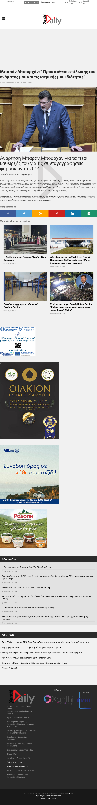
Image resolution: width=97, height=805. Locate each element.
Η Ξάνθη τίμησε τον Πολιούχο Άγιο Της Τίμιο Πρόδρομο (26, 567)
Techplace (69, 793)
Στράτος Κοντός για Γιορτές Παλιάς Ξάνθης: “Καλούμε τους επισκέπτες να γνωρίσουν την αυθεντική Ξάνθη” (71, 307)
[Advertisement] (48, 46)
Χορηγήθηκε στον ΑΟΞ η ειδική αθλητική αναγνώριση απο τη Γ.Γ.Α (31, 647)
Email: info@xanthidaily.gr (17, 766)
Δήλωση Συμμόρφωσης (48, 798)
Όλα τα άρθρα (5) (10, 668)
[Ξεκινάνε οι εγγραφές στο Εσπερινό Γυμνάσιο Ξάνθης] (25, 287)
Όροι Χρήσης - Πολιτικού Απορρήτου (48, 796)
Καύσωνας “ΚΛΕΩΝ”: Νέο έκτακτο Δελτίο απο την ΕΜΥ (26, 658)
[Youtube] (34, 2)
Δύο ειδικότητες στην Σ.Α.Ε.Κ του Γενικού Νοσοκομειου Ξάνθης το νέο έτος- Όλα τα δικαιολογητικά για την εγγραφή (70, 260)
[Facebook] (25, 2)
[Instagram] (31, 2)
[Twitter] (28, 2)
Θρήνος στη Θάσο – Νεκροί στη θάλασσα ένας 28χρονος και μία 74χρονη (35, 663)
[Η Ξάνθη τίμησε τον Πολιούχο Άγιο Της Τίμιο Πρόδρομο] (25, 240)
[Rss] (37, 2)
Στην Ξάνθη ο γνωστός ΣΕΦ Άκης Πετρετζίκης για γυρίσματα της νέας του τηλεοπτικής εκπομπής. (46, 642)
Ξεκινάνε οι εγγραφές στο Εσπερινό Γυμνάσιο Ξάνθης (26, 587)
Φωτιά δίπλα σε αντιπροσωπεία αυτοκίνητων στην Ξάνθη (28, 607)
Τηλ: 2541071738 (14, 762)
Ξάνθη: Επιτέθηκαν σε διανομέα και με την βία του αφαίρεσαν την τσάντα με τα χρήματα (42, 652)
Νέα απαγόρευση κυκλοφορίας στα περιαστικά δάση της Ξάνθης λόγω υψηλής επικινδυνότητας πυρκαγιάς (45, 617)
